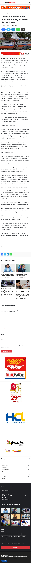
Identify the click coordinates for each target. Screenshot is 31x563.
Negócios (4, 538)
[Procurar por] (29, 2)
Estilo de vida (4, 536)
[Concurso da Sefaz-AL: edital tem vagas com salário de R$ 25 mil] (5, 523)
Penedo (4, 476)
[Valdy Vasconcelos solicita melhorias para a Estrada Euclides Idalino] (8, 268)
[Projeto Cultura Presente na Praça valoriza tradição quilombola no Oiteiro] (15, 523)
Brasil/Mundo (5, 465)
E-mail (3, 334)
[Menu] (2, 2)
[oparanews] (9, 2)
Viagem (20, 538)
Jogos (10, 536)
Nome (3, 328)
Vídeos (3, 478)
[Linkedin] (13, 29)
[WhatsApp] (18, 29)
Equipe (24, 534)
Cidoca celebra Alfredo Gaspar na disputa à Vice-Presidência (22, 274)
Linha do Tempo (17, 536)
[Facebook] (3, 29)
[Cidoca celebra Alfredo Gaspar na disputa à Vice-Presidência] (23, 268)
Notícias (4, 474)
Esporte (4, 471)
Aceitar (4, 560)
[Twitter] (8, 29)
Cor (20, 534)
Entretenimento (5, 469)
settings (16, 558)
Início (3, 13)
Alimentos (4, 534)
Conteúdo (15, 534)
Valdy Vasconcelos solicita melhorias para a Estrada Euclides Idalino (7, 274)
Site (2, 339)
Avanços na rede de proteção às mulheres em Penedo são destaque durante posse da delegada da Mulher (8, 291)
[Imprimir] (23, 29)
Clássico (9, 534)
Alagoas (7, 13)
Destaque (4, 467)
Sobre (9, 538)
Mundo (23, 536)
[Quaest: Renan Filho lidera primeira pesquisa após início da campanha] (25, 523)
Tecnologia (14, 538)
